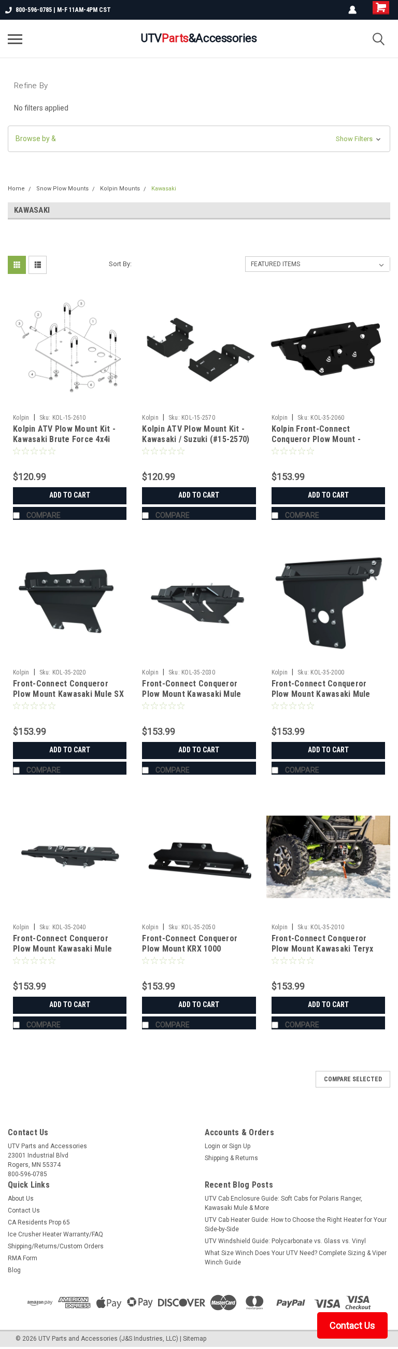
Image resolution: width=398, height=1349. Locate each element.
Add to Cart (69, 495)
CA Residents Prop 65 (39, 1222)
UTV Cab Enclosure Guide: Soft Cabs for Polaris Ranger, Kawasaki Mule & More (283, 1203)
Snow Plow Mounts (62, 188)
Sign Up (239, 1146)
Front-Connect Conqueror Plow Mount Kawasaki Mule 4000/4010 (62, 948)
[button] (199, 139)
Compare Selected (353, 1079)
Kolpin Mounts (120, 188)
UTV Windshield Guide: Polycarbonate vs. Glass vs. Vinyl (285, 1241)
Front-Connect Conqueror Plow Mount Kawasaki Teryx (322, 943)
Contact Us (24, 1210)
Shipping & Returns (231, 1158)
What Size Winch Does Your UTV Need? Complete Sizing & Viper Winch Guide (296, 1257)
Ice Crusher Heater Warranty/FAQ (55, 1234)
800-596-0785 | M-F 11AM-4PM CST (63, 9)
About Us (21, 1198)
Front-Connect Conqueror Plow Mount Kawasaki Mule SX (68, 689)
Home (16, 188)
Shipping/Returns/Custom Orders (56, 1246)
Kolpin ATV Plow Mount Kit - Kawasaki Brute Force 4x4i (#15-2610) (64, 439)
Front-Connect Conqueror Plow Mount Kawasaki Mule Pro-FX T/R (321, 694)
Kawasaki (163, 188)
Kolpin (21, 417)
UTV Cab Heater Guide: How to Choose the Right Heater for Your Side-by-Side (296, 1224)
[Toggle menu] (15, 39)
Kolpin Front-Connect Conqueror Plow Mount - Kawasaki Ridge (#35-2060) (321, 439)
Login (212, 1146)
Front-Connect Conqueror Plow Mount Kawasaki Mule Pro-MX (191, 694)
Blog (14, 1270)
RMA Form (22, 1258)
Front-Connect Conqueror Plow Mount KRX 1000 (189, 943)
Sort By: (120, 264)
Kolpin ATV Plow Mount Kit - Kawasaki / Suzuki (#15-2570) (195, 434)
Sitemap (194, 1338)
